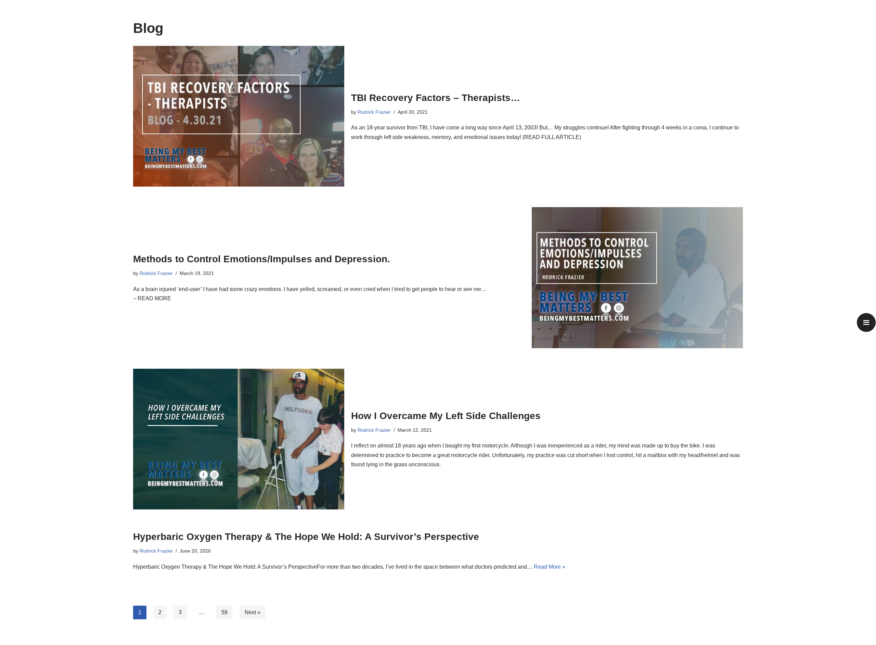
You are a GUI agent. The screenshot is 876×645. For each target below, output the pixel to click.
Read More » (549, 567)
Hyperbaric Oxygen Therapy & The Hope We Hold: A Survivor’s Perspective (306, 536)
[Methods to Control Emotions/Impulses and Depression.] (637, 277)
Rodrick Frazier (374, 112)
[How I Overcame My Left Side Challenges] (238, 439)
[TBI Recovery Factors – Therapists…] (238, 116)
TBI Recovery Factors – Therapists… (435, 97)
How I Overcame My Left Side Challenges (446, 415)
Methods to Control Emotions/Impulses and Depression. (261, 259)
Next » (252, 612)
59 (224, 612)
